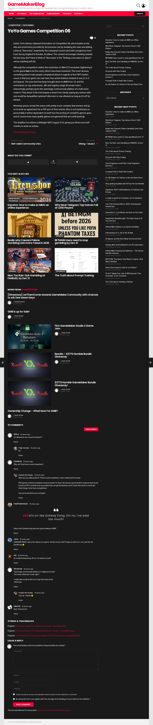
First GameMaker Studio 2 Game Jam (74, 327)
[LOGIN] (143, 6)
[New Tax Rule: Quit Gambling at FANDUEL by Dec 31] (29, 260)
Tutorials (21, 13)
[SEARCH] (138, 6)
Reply (16, 442)
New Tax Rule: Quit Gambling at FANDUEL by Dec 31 (26, 277)
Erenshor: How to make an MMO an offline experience (28, 206)
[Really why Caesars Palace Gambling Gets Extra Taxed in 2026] (29, 225)
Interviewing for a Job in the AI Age (119, 233)
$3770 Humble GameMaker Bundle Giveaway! (75, 384)
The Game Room (36, 13)
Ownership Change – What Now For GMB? (33, 411)
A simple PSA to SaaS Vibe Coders (119, 81)
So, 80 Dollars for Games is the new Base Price (123, 84)
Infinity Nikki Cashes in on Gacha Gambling (122, 227)
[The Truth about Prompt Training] (76, 260)
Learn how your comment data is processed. (54, 710)
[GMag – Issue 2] (150, 362)
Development (61, 201)
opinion (12, 236)
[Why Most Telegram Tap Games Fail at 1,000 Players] (76, 190)
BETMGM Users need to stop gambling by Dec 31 (71, 241)
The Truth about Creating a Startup (119, 282)
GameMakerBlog (26, 4)
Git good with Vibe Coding (115, 71)
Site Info (78, 13)
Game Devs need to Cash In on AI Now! (121, 267)
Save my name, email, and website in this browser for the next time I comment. (46, 695)
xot (25, 515)
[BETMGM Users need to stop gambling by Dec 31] (76, 225)
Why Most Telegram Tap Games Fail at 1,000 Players (76, 206)
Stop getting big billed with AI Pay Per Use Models (124, 184)
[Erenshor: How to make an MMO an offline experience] (29, 190)
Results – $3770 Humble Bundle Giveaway (73, 355)
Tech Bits (66, 13)
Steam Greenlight (30, 198)
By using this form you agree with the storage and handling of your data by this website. (53, 699)
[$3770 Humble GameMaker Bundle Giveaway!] (29, 393)
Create (140, 13)
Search (143, 26)
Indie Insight (14, 198)
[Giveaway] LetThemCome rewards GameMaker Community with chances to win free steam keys (53, 296)
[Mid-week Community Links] (3, 362)
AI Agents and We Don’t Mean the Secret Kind (123, 239)
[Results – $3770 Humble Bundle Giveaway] (29, 364)
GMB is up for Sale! (19, 311)
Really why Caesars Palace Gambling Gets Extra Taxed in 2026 (28, 241)
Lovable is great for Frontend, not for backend (123, 198)
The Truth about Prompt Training (74, 275)
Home (11, 13)
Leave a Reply (91, 429)
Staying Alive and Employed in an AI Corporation (124, 245)
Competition (29, 289)
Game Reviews (53, 13)
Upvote (28, 162)
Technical (13, 201)
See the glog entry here (24, 132)
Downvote (77, 162)
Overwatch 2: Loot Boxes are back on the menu (124, 212)
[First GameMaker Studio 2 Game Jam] (29, 336)
